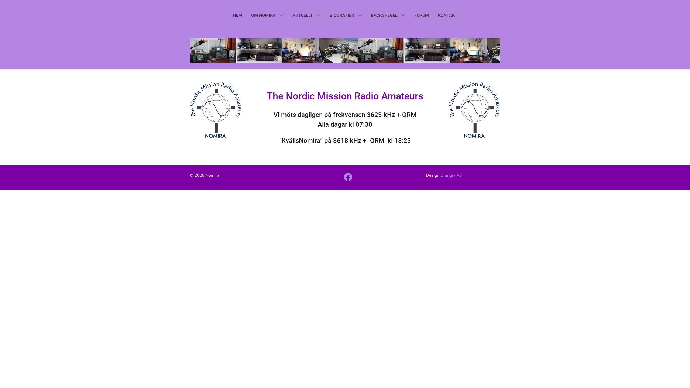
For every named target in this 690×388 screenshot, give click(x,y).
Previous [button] (197, 48)
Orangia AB (451, 175)
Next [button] (493, 48)
